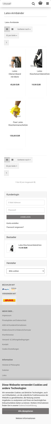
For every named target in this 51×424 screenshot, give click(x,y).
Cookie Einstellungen (10, 349)
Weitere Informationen (25, 418)
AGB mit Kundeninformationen (14, 325)
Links (4, 375)
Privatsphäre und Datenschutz (14, 320)
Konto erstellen (13, 223)
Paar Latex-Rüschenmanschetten (18, 123)
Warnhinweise (8, 335)
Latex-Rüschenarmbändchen (40, 72)
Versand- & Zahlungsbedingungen (15, 340)
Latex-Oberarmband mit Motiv (15, 74)
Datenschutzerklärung (28, 405)
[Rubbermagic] (5, 3)
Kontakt (5, 344)
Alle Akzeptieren (25, 411)
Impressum (6, 315)
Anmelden (25, 217)
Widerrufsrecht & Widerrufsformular (16, 330)
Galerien (5, 370)
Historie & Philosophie (11, 365)
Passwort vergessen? (15, 227)
